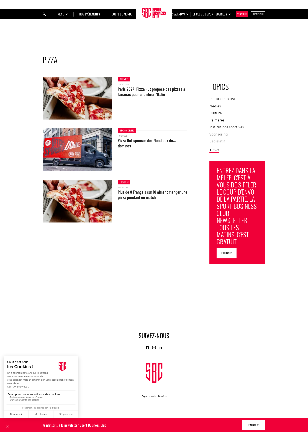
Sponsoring (127, 130)
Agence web (149, 396)
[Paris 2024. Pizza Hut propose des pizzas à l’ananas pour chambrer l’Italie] (77, 98)
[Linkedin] (160, 347)
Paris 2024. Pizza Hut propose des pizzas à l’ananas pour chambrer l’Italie (151, 91)
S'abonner (242, 14)
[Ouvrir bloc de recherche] (44, 14)
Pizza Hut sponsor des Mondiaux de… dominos (147, 143)
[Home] (154, 373)
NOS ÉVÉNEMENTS (89, 14)
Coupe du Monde (122, 14)
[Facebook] (147, 347)
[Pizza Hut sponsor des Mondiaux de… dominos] (77, 149)
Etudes (124, 181)
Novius (162, 396)
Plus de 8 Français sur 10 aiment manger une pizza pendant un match (152, 194)
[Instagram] (154, 347)
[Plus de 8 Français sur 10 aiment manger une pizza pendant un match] (77, 201)
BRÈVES (124, 79)
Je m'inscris (226, 253)
